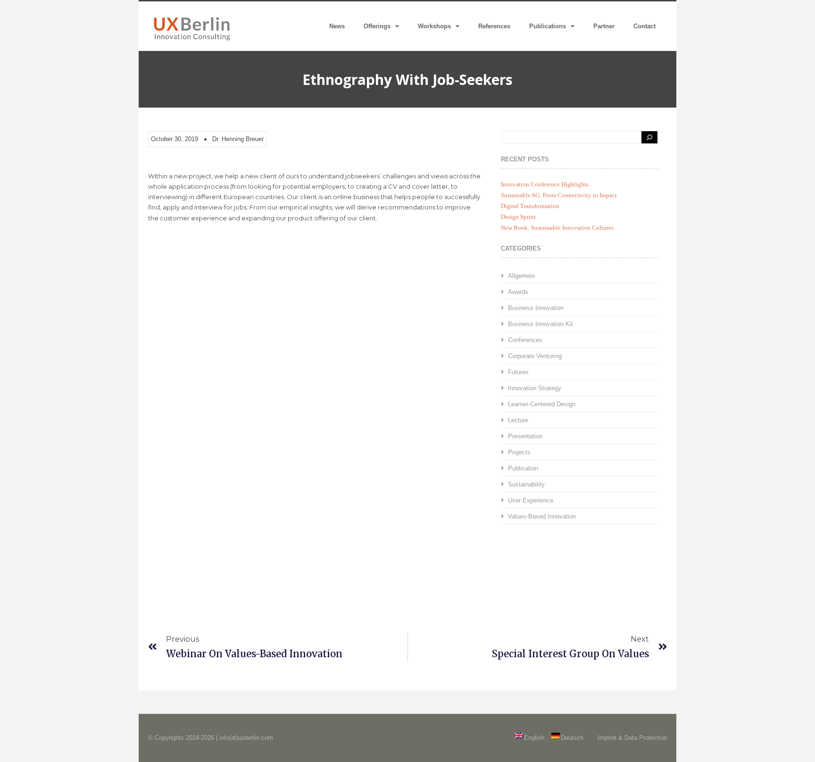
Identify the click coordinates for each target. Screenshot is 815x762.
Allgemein (521, 275)
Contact (644, 26)
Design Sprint (518, 216)
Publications (547, 26)
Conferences (525, 339)
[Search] (649, 137)
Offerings (377, 26)
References (494, 26)
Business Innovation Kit (540, 323)
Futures (518, 372)
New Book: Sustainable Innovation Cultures (557, 227)
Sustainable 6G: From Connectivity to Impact (559, 195)
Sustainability (526, 484)
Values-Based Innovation (542, 516)
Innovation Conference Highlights (545, 184)
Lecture (518, 420)
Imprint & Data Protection (632, 737)
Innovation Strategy (534, 388)
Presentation (525, 436)
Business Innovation (536, 307)
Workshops (434, 26)
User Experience (530, 500)
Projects (519, 452)
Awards (518, 291)
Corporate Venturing (535, 356)
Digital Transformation (530, 205)
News (337, 26)
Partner (604, 26)
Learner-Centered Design (541, 404)
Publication (523, 468)
